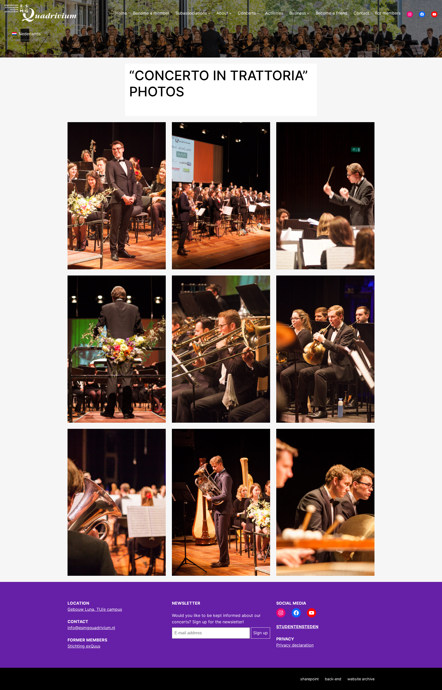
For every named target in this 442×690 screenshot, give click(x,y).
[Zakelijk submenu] (308, 13)
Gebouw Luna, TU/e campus (95, 609)
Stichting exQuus (84, 646)
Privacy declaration (295, 645)
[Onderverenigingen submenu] (209, 13)
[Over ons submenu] (230, 13)
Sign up (260, 632)
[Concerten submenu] (258, 13)
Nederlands (29, 33)
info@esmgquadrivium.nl (91, 627)
